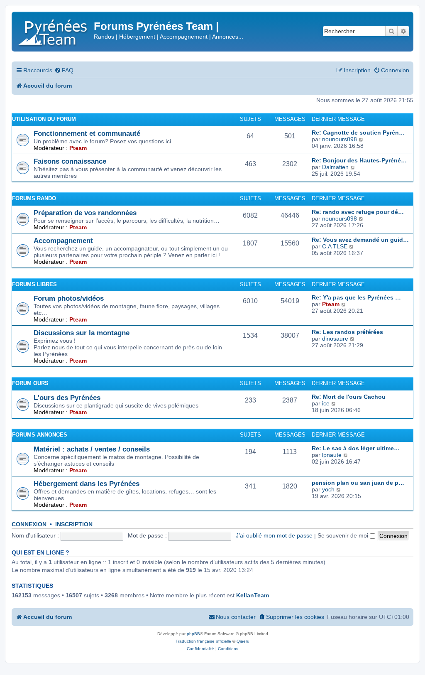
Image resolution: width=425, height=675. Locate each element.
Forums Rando (34, 198)
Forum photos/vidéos (69, 298)
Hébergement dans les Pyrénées (86, 483)
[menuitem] (63, 70)
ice (326, 403)
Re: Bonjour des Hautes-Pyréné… (359, 160)
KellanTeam (252, 595)
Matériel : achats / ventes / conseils (92, 449)
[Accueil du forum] (54, 31)
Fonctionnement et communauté (87, 133)
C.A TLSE (334, 246)
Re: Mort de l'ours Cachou (349, 396)
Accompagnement (63, 240)
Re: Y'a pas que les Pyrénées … (356, 297)
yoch (328, 489)
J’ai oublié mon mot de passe (274, 535)
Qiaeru (243, 641)
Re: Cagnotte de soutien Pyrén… (358, 132)
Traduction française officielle (203, 641)
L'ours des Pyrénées (67, 397)
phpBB (193, 633)
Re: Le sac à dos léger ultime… (356, 448)
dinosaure (335, 338)
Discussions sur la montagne (81, 333)
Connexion (29, 524)
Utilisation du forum (44, 119)
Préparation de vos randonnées (85, 213)
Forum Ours (30, 383)
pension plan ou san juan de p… (358, 482)
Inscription (74, 524)
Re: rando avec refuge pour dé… (358, 212)
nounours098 (339, 139)
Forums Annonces (39, 435)
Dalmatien (335, 167)
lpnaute (332, 455)
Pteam (78, 148)
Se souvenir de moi (344, 535)
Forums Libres (34, 284)
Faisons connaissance (70, 161)
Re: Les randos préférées (347, 332)
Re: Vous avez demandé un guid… (360, 239)
